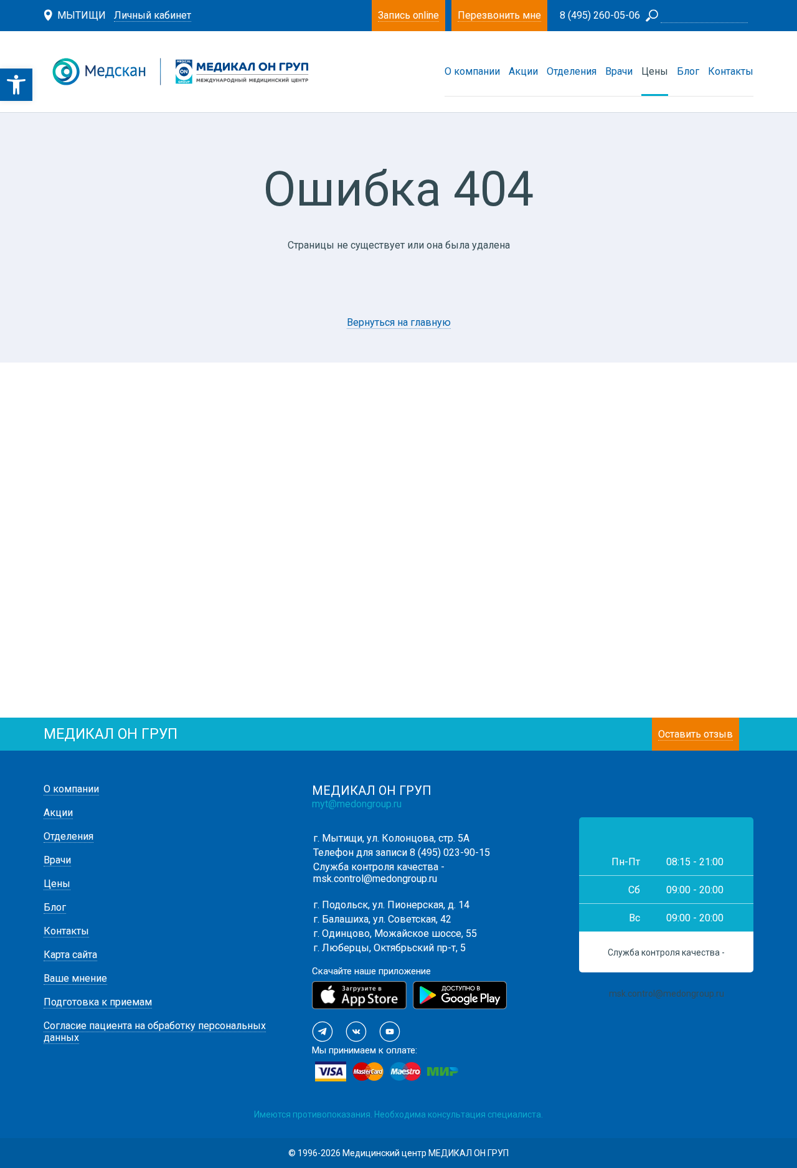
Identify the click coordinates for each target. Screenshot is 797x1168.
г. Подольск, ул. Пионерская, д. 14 (391, 905)
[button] (16, 85)
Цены (654, 71)
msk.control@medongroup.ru (375, 879)
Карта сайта (70, 955)
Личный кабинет (152, 15)
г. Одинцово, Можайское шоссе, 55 (395, 933)
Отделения (572, 71)
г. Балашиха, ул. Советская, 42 (382, 919)
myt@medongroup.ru (357, 804)
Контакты (730, 71)
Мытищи (81, 15)
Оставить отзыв (695, 734)
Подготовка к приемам (98, 1002)
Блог (688, 71)
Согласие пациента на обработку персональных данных (155, 1031)
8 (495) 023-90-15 (450, 852)
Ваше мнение (75, 978)
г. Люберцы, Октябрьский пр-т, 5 (389, 948)
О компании (472, 71)
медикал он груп (110, 734)
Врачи (619, 71)
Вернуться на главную (399, 322)
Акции (523, 71)
